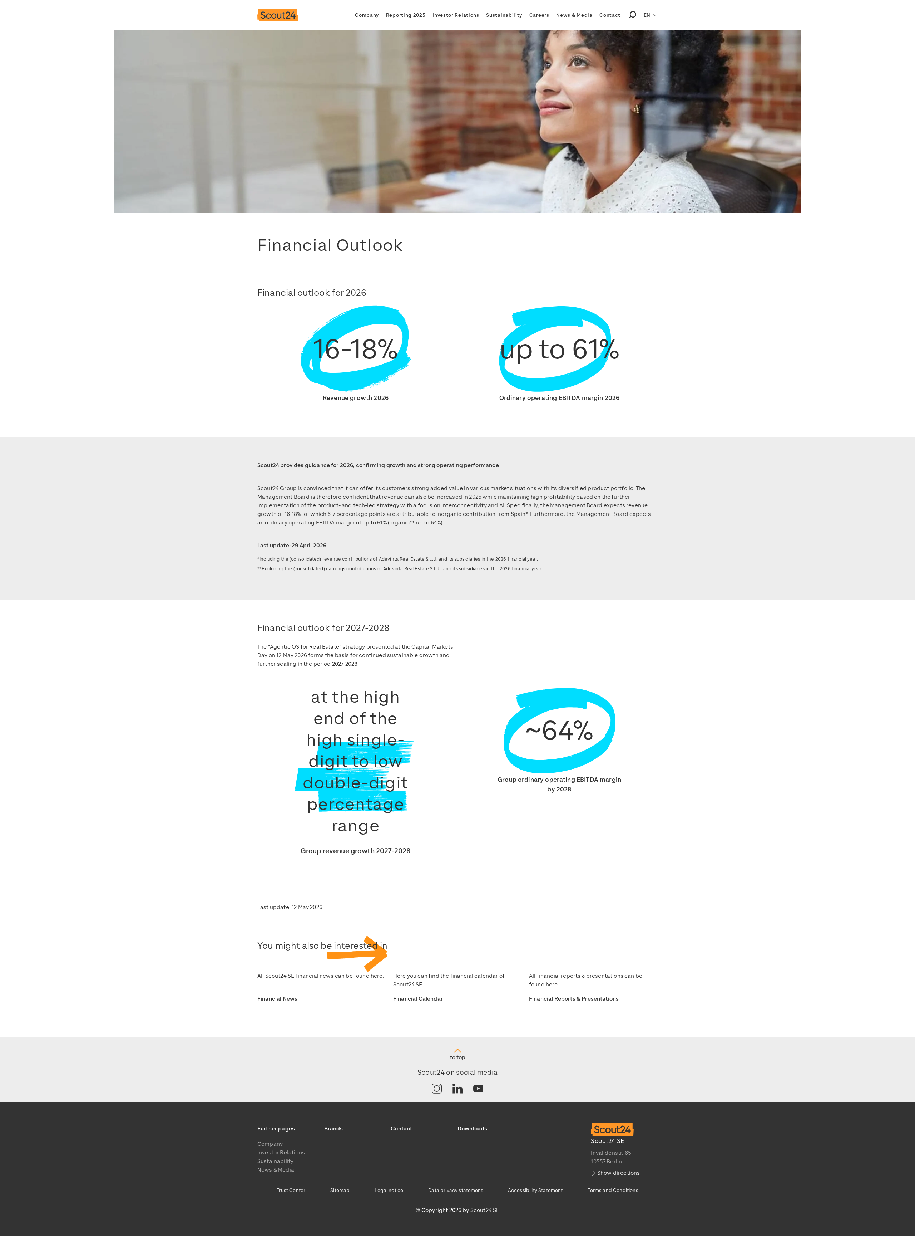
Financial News (277, 998)
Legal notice (389, 1190)
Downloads (472, 1128)
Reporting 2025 (406, 15)
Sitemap (340, 1190)
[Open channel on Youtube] (478, 1089)
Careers (539, 15)
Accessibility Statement (535, 1190)
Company (367, 15)
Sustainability (504, 15)
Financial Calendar (418, 998)
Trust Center (291, 1190)
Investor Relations (455, 15)
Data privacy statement (455, 1190)
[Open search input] (632, 15)
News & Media (574, 15)
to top (457, 1057)
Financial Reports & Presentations (574, 998)
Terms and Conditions (613, 1190)
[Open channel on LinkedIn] (457, 1089)
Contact (609, 15)
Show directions (618, 1173)
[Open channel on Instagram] (437, 1089)
